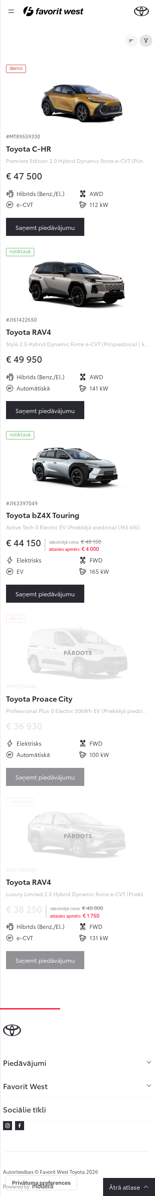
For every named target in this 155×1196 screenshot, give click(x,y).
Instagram (7, 1125)
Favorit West (25, 1086)
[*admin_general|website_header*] (141, 11)
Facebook (19, 1125)
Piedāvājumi (24, 1062)
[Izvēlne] (11, 11)
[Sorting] (131, 41)
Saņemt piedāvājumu (45, 227)
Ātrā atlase (124, 1186)
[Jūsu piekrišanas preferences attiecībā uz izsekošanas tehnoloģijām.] (41, 1183)
